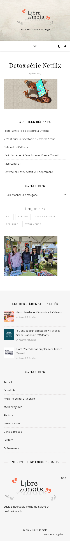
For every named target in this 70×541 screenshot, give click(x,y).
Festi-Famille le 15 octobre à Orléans (26, 130)
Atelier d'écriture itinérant (19, 398)
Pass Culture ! (12, 163)
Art (8, 216)
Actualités (10, 390)
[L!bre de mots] (35, 17)
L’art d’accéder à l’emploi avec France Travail (31, 155)
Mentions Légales (53, 534)
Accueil (8, 382)
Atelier (23, 216)
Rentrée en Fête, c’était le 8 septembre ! (29, 172)
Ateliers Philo (12, 423)
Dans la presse (45, 216)
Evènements (33, 224)
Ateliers (8, 415)
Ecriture (12, 224)
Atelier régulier (13, 407)
